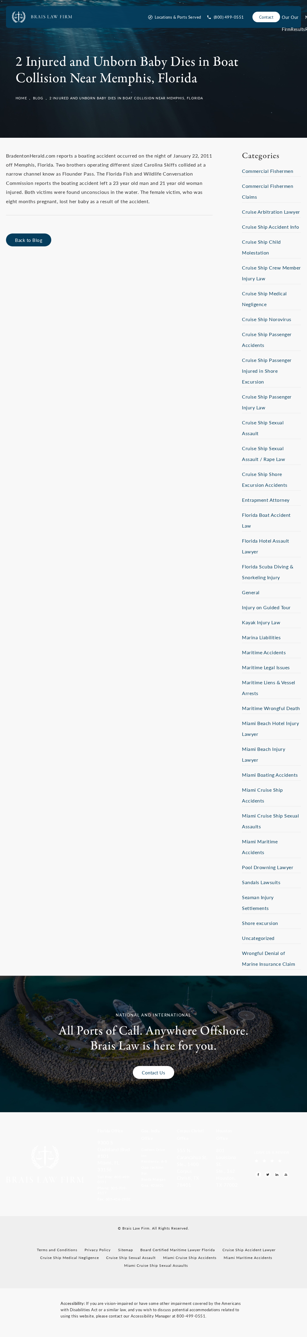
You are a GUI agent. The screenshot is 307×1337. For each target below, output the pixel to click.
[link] (225, 17)
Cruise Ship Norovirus (266, 319)
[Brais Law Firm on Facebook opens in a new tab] (258, 1174)
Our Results (298, 18)
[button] (115, 1179)
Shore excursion (260, 923)
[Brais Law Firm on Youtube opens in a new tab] (286, 1174)
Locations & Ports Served (178, 17)
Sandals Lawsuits (261, 882)
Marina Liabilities (261, 637)
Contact (266, 17)
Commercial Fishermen (267, 170)
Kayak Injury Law (261, 622)
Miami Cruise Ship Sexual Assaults (156, 1265)
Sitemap (125, 1249)
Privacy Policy (98, 1249)
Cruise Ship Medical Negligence (69, 1257)
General (251, 592)
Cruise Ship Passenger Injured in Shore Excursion (267, 371)
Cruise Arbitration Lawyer (271, 211)
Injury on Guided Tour (266, 607)
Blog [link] (38, 98)
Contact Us (153, 1072)
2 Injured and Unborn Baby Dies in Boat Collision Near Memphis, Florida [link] (126, 98)
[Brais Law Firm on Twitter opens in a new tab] (267, 1174)
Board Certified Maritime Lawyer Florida (177, 1249)
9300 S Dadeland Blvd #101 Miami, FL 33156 (113, 1156)
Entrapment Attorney (266, 499)
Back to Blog (28, 240)
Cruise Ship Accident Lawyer (249, 1249)
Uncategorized (258, 938)
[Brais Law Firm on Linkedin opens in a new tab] (277, 1174)
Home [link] (21, 98)
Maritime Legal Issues (266, 667)
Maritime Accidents (264, 652)
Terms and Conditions (57, 1249)
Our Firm (286, 18)
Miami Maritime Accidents (248, 1257)
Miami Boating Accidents (270, 774)
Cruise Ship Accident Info (270, 226)
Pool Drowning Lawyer (267, 867)
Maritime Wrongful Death (271, 708)
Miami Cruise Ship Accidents (189, 1257)
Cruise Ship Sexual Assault (131, 1257)
